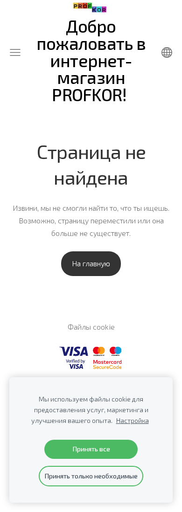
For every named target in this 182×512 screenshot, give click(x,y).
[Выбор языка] (167, 52)
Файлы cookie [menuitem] (91, 326)
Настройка (132, 420)
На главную (91, 263)
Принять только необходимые (91, 476)
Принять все (91, 449)
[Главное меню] (15, 52)
